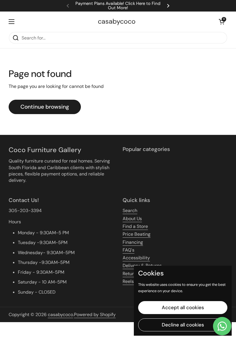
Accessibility (136, 258)
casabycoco (117, 21)
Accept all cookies (183, 307)
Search (130, 210)
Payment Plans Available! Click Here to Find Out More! (117, 5)
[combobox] (118, 38)
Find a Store (135, 226)
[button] (221, 21)
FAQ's (128, 250)
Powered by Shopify (95, 314)
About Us (132, 219)
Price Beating (137, 234)
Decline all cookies (183, 325)
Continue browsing (44, 106)
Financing (133, 242)
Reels (128, 281)
